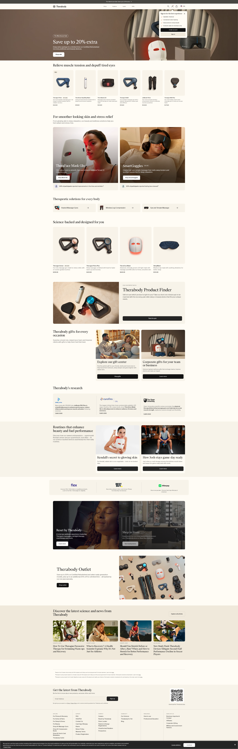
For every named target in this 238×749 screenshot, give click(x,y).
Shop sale (59, 54)
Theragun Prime (57, 98)
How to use (147, 716)
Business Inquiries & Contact (173, 717)
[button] (105, 6)
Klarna (78, 726)
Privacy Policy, (74, 703)
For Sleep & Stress (59, 721)
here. (113, 672)
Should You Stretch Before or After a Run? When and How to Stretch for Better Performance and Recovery (134, 650)
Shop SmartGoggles (131, 178)
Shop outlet (62, 585)
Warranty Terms (80, 732)
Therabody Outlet (58, 738)
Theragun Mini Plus (169, 98)
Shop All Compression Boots (60, 730)
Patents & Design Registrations (104, 725)
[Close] (235, 745)
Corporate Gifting (172, 723)
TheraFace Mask (125, 266)
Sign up (112, 699)
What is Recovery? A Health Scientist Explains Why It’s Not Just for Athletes (100, 649)
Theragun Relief (124, 98)
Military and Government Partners (174, 727)
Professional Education (151, 719)
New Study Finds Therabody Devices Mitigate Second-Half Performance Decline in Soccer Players (167, 650)
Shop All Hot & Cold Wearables (59, 734)
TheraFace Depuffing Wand (82, 98)
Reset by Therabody (104, 719)
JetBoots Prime (146, 98)
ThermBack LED (102, 98)
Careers (100, 716)
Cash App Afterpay (82, 724)
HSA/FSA (79, 719)
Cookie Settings (176, 745)
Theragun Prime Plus (93, 266)
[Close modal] (184, 14)
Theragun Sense (58, 266)
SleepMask (156, 266)
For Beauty (56, 724)
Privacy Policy (7, 747)
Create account (173, 30)
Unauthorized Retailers (105, 728)
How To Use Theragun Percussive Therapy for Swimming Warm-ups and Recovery (69, 649)
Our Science (125, 716)
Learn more (58, 413)
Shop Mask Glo (63, 178)
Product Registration (82, 734)
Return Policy (80, 729)
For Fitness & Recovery (60, 716)
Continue (189, 745)
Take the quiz (152, 318)
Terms (68, 703)
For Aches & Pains (59, 719)
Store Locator (102, 721)
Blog (122, 721)
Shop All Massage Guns (60, 726)
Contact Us (79, 721)
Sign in (173, 34)
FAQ (77, 716)
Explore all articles (177, 614)
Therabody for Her (127, 719)
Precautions (102, 731)
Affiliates (169, 721)
